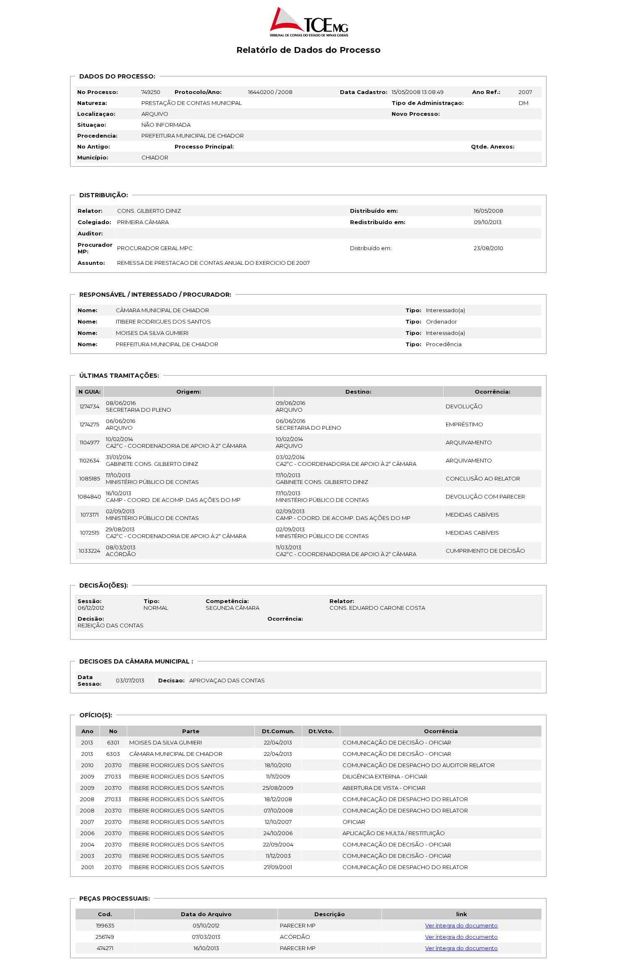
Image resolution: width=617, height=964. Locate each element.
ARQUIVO (154, 113)
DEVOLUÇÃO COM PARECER (485, 496)
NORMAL (156, 604)
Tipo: (413, 310)
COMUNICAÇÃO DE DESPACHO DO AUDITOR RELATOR (418, 765)
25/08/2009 (278, 787)
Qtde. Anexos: (493, 146)
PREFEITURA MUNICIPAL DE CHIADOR (192, 135)
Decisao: (171, 680)
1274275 (89, 424)
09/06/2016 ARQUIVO (290, 406)
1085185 (89, 478)
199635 (105, 925)
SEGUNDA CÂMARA (232, 604)
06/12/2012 (91, 604)
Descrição (329, 914)
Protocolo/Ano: (198, 92)
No (113, 731)
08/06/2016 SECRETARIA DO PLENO (138, 406)
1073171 (90, 514)
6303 (113, 753)
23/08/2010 (488, 248)
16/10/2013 (206, 948)
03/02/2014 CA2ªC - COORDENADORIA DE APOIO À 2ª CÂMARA (346, 460)
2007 (525, 92)
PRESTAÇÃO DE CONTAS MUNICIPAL (191, 102)
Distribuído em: (374, 210)
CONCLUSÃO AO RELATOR (483, 478)
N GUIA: (89, 391)
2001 (87, 867)
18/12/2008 (278, 799)
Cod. (105, 914)
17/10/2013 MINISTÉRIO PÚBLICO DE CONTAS (152, 478)
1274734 (89, 406)
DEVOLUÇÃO (464, 406)
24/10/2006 (278, 833)
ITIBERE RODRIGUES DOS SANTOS (163, 321)
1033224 (89, 550)
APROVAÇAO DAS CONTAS (227, 680)
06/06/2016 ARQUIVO (120, 424)
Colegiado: (94, 222)
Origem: (188, 391)
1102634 (89, 460)
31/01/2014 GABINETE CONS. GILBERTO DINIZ (152, 460)
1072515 (89, 532)
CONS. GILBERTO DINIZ (149, 210)
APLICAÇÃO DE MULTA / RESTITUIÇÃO (393, 833)
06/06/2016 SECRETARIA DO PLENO (308, 424)
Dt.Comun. (278, 731)
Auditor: (90, 233)
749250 (150, 92)
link (461, 914)
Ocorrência (441, 731)
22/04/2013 (278, 742)
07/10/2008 (278, 810)
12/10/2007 (278, 821)
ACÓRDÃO (295, 936)
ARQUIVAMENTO (469, 442)
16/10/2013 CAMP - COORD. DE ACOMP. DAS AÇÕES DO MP (173, 496)
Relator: (90, 210)
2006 (87, 833)
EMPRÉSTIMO (464, 424)
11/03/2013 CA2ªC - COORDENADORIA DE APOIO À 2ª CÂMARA (346, 550)
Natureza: (92, 102)
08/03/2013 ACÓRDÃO (121, 550)
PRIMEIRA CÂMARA (143, 222)
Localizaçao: (96, 113)
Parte (190, 731)
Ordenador (441, 321)
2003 (87, 855)
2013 (87, 742)
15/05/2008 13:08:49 (418, 92)
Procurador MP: (95, 248)
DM (523, 102)
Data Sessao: (90, 680)
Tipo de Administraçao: (428, 102)
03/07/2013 (130, 680)
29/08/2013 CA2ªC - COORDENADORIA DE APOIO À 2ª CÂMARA (176, 532)
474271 (105, 948)
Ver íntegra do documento (461, 925)
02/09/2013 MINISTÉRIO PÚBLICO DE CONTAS (152, 514)
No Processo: (97, 92)
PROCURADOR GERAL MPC (155, 248)
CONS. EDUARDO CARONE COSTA (377, 604)
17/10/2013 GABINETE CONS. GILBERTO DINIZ (322, 478)
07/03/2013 (206, 936)
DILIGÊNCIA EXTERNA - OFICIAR (384, 776)
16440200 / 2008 (270, 92)
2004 (87, 844)
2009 (87, 776)
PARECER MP (298, 925)
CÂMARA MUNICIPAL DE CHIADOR (162, 310)
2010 (87, 765)
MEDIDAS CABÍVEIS (472, 514)
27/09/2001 (278, 867)
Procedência (444, 344)
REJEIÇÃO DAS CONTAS (111, 622)
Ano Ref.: (486, 92)
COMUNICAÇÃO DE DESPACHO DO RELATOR (405, 799)
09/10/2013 (488, 222)
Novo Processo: (416, 113)
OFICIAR (353, 821)
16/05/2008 (488, 210)
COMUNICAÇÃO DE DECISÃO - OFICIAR (396, 742)
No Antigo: (93, 146)
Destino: (358, 391)
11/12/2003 (278, 855)
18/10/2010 (278, 765)
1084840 (89, 496)
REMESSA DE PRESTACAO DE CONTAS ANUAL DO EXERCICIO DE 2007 (213, 262)
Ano (87, 731)
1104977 (89, 442)
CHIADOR (154, 157)
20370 (113, 765)
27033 (113, 776)
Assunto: (91, 262)
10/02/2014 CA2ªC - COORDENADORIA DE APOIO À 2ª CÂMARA (176, 442)
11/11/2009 (278, 776)
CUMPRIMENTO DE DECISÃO (485, 550)
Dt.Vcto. (321, 731)
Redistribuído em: (377, 222)
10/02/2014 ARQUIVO (289, 442)
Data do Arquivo (206, 914)
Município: (92, 157)
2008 (87, 799)
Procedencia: (97, 135)
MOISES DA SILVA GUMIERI (152, 332)
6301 (113, 742)
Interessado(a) (445, 310)
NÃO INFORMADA (166, 124)
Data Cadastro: (363, 92)
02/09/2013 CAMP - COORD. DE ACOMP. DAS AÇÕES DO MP (343, 514)
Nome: (87, 310)
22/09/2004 (278, 844)
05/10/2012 (206, 925)
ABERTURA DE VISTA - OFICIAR (384, 787)
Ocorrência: (492, 391)
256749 (105, 936)
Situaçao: (91, 124)
